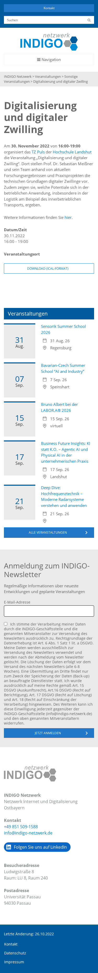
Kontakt (49, 8)
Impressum (14, 961)
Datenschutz (15, 952)
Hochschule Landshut (72, 151)
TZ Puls (38, 151)
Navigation (49, 61)
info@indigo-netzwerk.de (28, 833)
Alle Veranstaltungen (48, 532)
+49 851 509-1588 (21, 827)
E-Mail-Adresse (17, 602)
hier (68, 217)
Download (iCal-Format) (47, 268)
